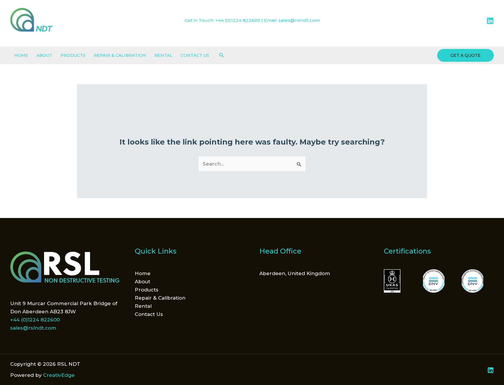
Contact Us (195, 55)
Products (72, 55)
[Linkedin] (490, 20)
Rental (163, 55)
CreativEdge (59, 375)
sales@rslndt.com (299, 20)
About (44, 55)
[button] (221, 55)
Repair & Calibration (120, 55)
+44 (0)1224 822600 (237, 20)
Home (21, 55)
